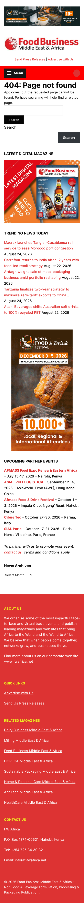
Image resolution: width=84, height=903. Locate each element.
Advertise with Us (61, 59)
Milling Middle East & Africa (26, 740)
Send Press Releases (29, 59)
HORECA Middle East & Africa (28, 761)
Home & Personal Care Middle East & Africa (39, 782)
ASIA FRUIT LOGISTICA (23, 482)
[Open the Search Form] (76, 73)
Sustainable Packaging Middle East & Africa (40, 771)
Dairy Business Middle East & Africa (33, 730)
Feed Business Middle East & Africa (33, 751)
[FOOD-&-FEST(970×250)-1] (42, 23)
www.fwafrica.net (18, 661)
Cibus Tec (12, 517)
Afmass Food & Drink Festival (29, 500)
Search (10, 127)
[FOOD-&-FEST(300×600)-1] (42, 448)
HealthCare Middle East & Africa (30, 803)
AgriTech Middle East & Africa (28, 792)
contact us (13, 552)
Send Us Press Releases (24, 703)
